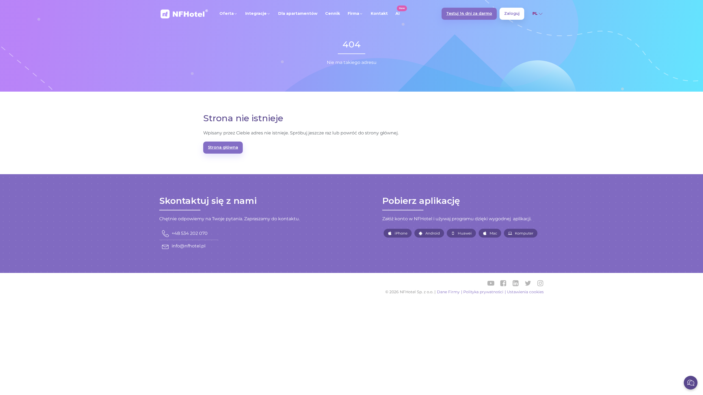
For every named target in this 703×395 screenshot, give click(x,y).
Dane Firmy (448, 291)
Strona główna (223, 147)
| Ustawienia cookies (524, 291)
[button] (228, 14)
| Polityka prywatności (482, 291)
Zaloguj (512, 13)
